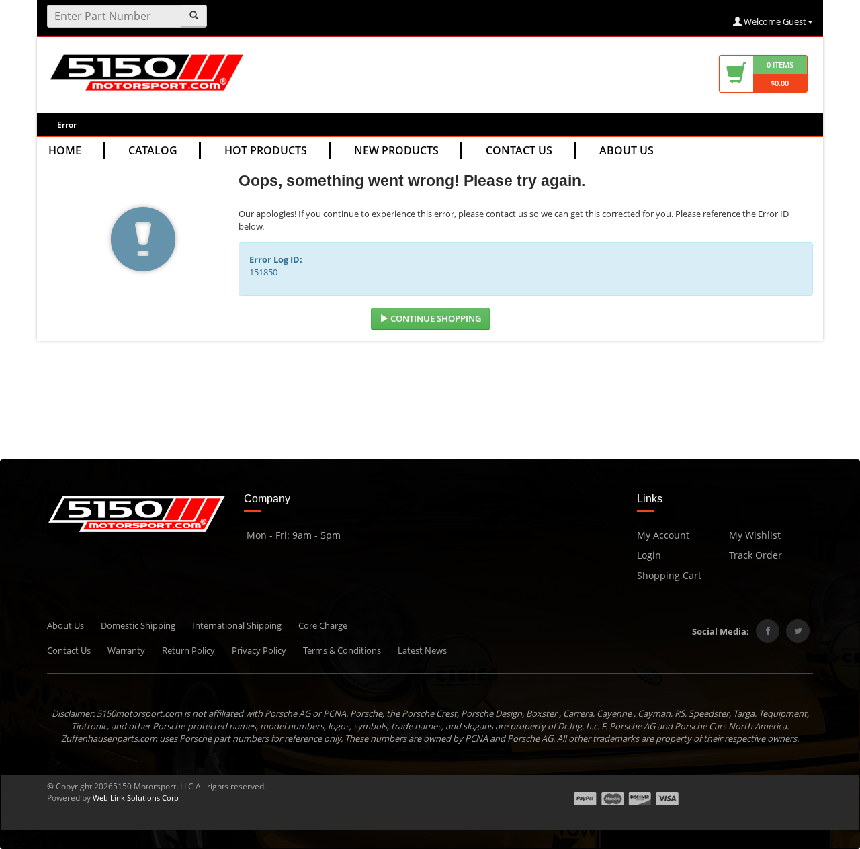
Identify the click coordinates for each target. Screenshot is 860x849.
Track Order (755, 555)
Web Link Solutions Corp (136, 798)
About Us (626, 150)
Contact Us (519, 150)
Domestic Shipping (138, 625)
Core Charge (322, 625)
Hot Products (265, 150)
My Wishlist (755, 535)
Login (649, 555)
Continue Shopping (434, 318)
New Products (396, 150)
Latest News (422, 650)
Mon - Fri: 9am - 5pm (292, 535)
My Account (663, 535)
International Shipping (237, 625)
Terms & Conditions (342, 650)
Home (64, 150)
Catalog (152, 150)
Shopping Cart (669, 575)
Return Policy (188, 650)
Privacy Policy (259, 650)
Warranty (126, 650)
